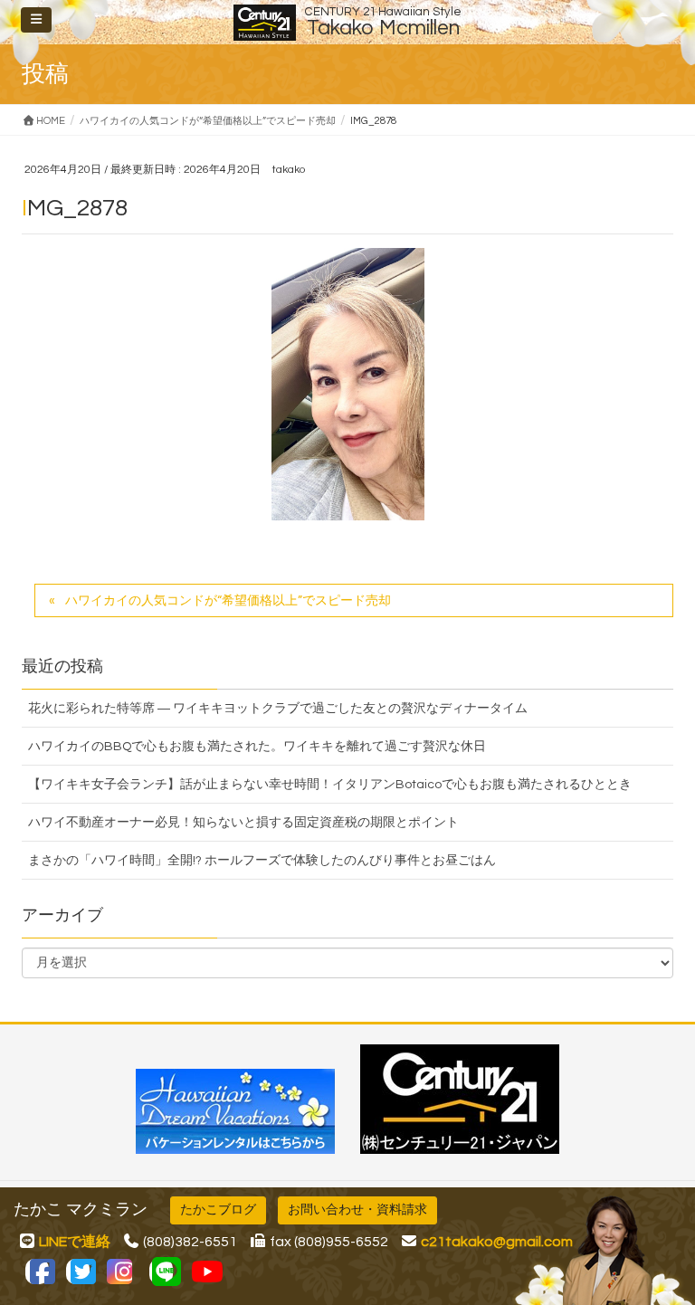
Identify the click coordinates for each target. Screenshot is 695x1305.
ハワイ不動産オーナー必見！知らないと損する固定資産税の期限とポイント (243, 822)
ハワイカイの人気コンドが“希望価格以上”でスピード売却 (228, 601)
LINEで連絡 (74, 1241)
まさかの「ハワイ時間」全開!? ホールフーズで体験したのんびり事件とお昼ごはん (262, 860)
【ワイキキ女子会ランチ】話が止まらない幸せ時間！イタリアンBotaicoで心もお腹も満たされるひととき (330, 784)
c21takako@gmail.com (497, 1241)
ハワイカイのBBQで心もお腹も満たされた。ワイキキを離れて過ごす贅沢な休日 (257, 746)
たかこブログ (218, 1210)
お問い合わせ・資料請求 (357, 1210)
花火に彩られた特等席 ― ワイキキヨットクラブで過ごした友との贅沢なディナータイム (278, 708)
